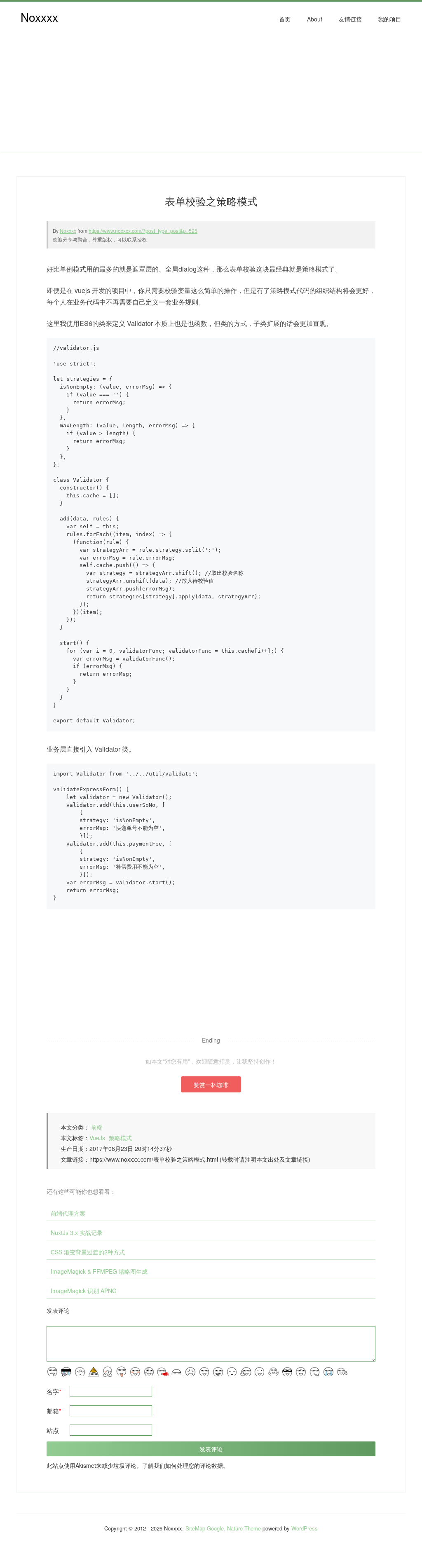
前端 (97, 1127)
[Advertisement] (211, 94)
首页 (285, 19)
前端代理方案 (68, 1213)
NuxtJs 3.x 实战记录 (77, 1232)
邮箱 (54, 1410)
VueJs (97, 1138)
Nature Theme (244, 1528)
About (314, 19)
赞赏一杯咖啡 (211, 1084)
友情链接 (350, 19)
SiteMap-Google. (205, 1528)
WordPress (304, 1528)
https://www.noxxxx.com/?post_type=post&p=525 (143, 230)
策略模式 (120, 1138)
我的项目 (389, 19)
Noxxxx (39, 16)
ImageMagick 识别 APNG (84, 1291)
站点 (53, 1430)
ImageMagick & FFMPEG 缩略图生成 (99, 1271)
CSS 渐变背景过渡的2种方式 (88, 1252)
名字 (54, 1391)
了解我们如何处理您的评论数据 (182, 1465)
